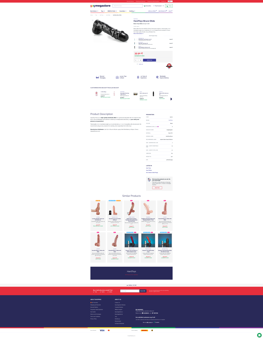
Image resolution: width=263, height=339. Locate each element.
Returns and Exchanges (95, 314)
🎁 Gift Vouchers (94, 302)
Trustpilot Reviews (119, 307)
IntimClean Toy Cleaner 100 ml (144, 39)
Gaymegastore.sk (119, 314)
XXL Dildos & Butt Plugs (152, 172)
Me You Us (140, 42)
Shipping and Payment (140, 1)
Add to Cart (149, 60)
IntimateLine (141, 38)
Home (91, 15)
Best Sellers (93, 11)
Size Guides (93, 311)
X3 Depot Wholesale (119, 323)
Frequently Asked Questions (153, 1)
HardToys (136, 18)
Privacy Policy (93, 318)
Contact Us (163, 1)
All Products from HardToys (131, 274)
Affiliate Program (118, 309)
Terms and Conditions (95, 316)
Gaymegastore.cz (119, 311)
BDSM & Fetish (111, 11)
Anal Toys (101, 15)
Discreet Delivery (130, 1)
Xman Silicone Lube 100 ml (144, 47)
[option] (102, 94)
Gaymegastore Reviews (120, 304)
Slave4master (118, 321)
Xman (139, 46)
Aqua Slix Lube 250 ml (143, 43)
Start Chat (157, 187)
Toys (102, 11)
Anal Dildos (108, 15)
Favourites (148, 6)
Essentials (122, 11)
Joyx (116, 316)
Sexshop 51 (117, 318)
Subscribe (142, 291)
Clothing (131, 11)
